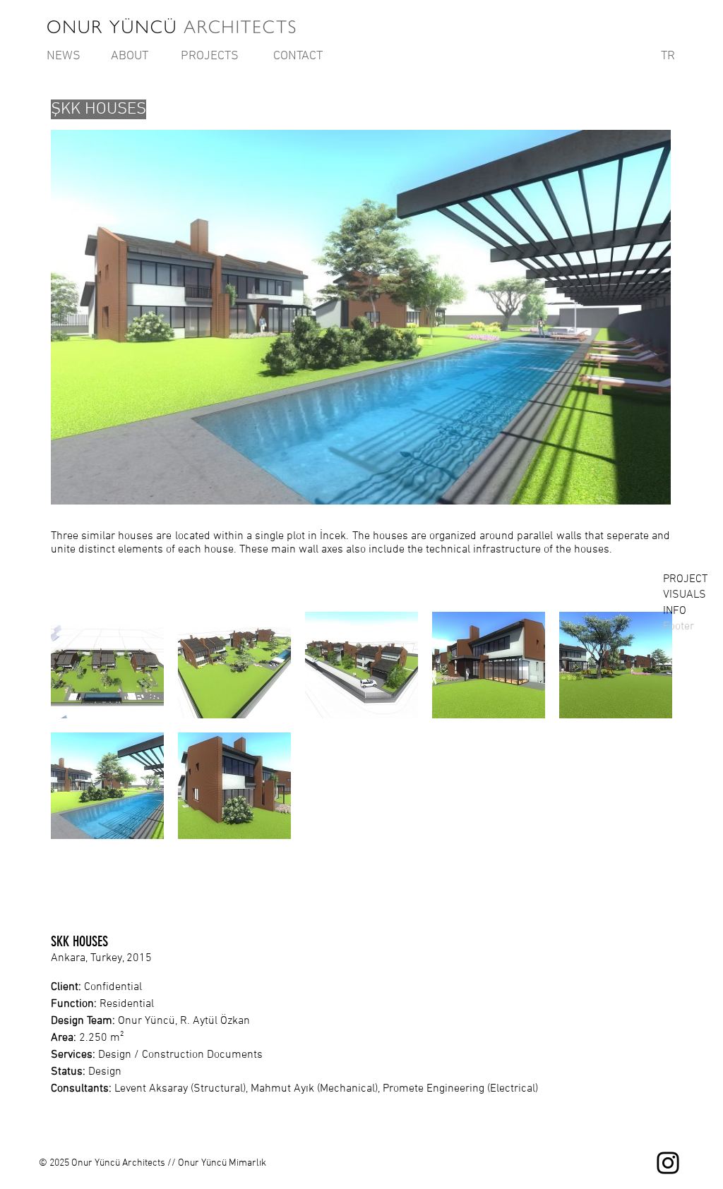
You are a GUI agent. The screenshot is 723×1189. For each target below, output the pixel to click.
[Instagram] (668, 1163)
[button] (107, 665)
